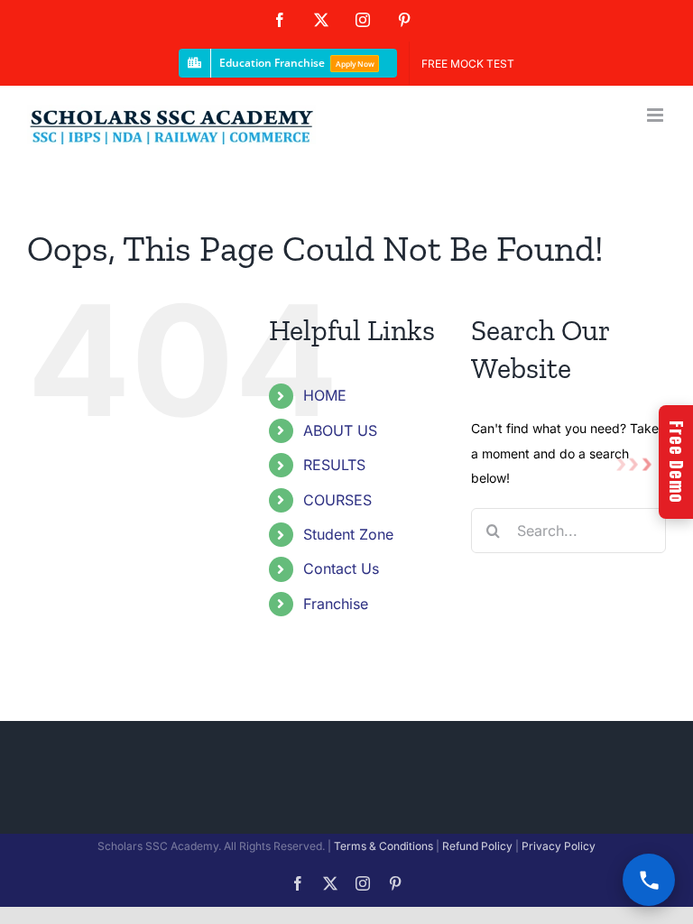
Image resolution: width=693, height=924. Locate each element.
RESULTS (334, 465)
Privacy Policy (559, 846)
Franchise (335, 604)
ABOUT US (340, 430)
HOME (324, 395)
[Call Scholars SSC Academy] (649, 880)
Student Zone (348, 534)
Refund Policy (477, 846)
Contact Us (341, 568)
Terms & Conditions (383, 846)
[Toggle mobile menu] (656, 115)
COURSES (337, 500)
